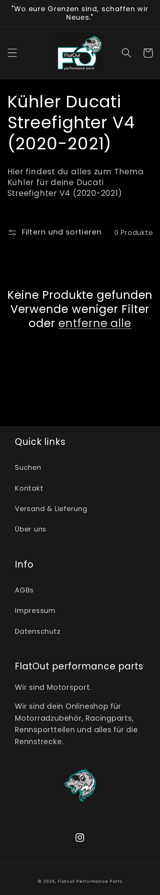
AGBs (24, 590)
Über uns (31, 529)
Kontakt (29, 488)
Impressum (35, 610)
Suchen (28, 467)
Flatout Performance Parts (90, 881)
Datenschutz (38, 631)
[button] (12, 53)
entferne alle (94, 323)
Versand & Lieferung (51, 508)
